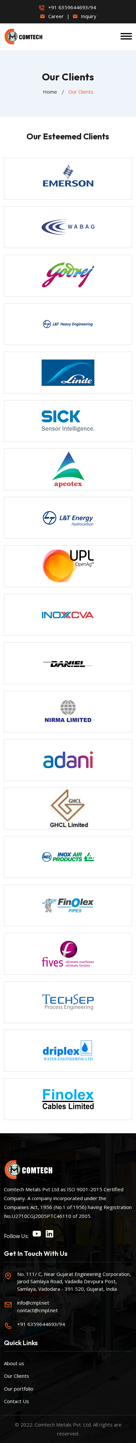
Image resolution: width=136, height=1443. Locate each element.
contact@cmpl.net (37, 1310)
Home (50, 91)
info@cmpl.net (33, 1302)
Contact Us (16, 1401)
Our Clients (16, 1375)
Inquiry (88, 16)
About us (14, 1363)
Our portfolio (18, 1388)
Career (55, 16)
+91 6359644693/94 (72, 7)
